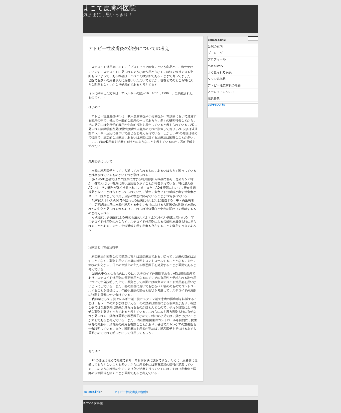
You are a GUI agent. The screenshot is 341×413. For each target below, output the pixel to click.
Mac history (215, 66)
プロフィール (217, 59)
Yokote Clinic (217, 40)
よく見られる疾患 (220, 72)
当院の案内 (215, 46)
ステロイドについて (221, 92)
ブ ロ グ (215, 53)
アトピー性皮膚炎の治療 (224, 85)
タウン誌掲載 (217, 79)
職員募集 (214, 98)
